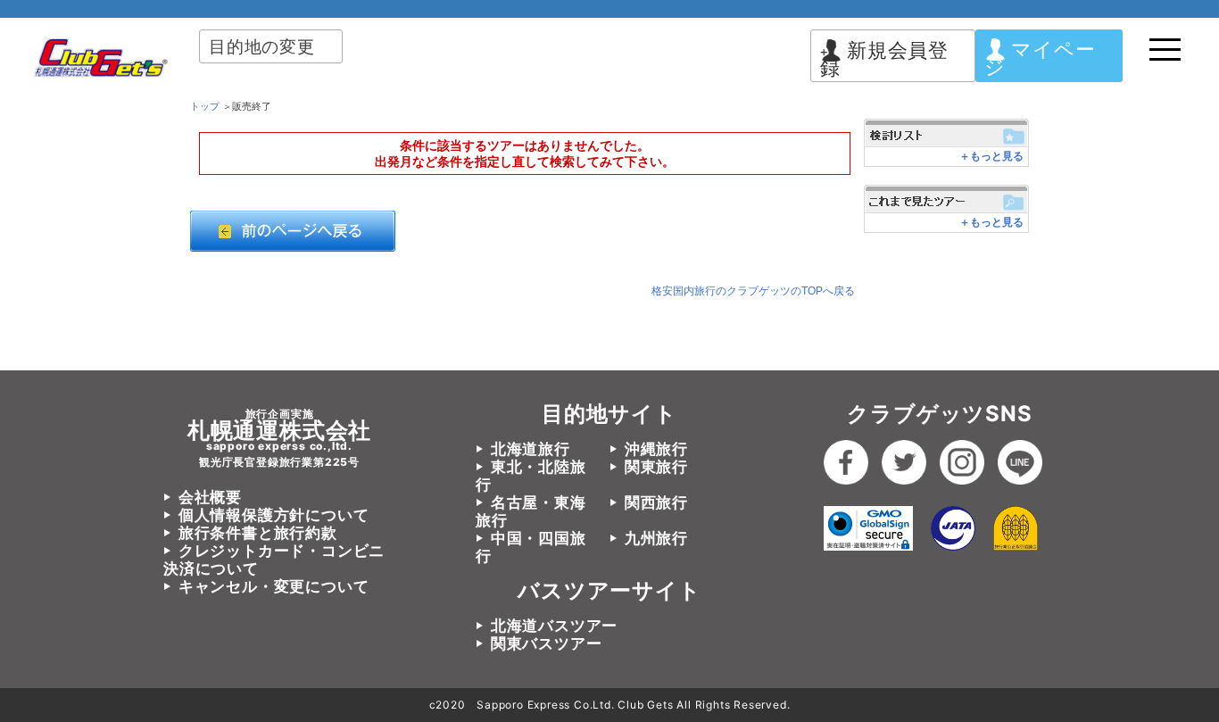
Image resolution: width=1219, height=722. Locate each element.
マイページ (1039, 58)
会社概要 (210, 497)
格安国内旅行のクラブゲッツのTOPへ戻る (753, 291)
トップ (205, 106)
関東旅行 (656, 467)
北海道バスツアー (554, 626)
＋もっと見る (991, 156)
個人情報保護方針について (273, 515)
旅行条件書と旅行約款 (257, 533)
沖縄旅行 (656, 449)
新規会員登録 (884, 58)
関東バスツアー (546, 643)
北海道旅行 (530, 449)
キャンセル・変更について (273, 586)
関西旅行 (656, 502)
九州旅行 (656, 538)
